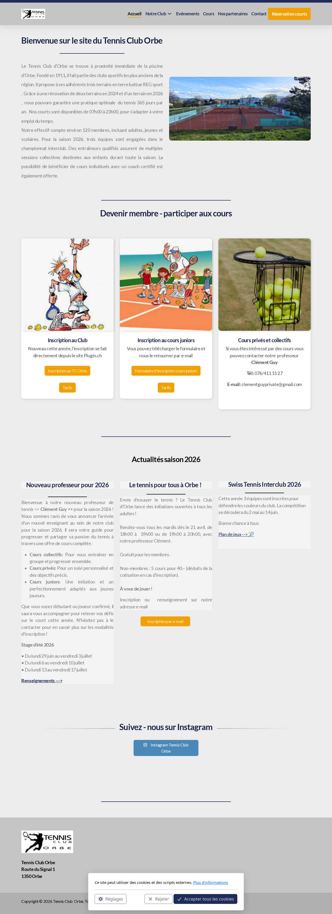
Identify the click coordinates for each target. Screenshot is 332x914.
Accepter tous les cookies (209, 899)
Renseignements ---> (41, 680)
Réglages (114, 899)
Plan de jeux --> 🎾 (236, 534)
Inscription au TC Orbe (67, 370)
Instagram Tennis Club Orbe (170, 747)
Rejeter (162, 899)
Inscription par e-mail (165, 621)
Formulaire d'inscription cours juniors (166, 370)
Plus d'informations (210, 882)
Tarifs (67, 387)
